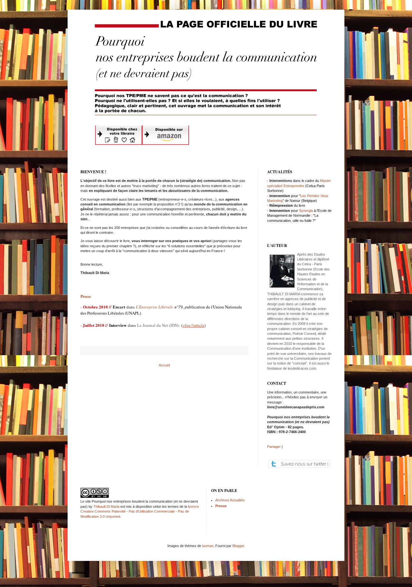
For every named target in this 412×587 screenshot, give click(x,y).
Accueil (164, 365)
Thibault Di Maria (106, 506)
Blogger (238, 546)
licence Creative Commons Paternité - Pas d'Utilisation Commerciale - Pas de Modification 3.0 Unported (139, 511)
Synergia (306, 211)
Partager (274, 447)
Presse (85, 296)
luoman (207, 546)
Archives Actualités (230, 500)
